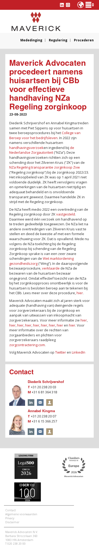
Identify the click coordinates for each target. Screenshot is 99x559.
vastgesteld (65, 214)
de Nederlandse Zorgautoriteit (41, 150)
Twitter (60, 352)
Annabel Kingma (41, 410)
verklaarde (51, 268)
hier (80, 292)
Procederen (84, 40)
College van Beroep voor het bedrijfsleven (45, 135)
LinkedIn (78, 352)
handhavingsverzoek (26, 147)
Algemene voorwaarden (21, 514)
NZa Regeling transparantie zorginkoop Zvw (44, 167)
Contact (10, 510)
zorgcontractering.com (27, 344)
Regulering (58, 40)
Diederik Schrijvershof (46, 381)
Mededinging (31, 40)
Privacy (9, 518)
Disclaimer (12, 522)
